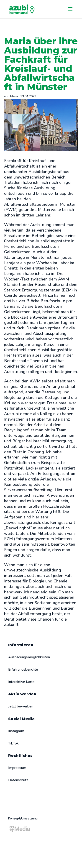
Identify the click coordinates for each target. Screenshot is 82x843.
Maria (14, 96)
